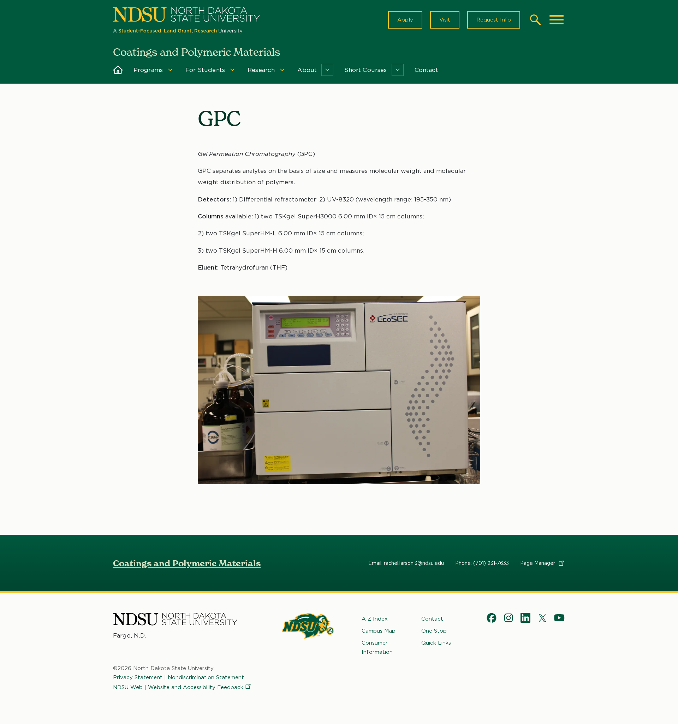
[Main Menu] (556, 19)
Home (118, 69)
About (307, 69)
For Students (205, 69)
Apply (405, 20)
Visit (444, 20)
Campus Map (379, 631)
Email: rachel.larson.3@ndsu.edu (406, 563)
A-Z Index (375, 619)
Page (538, 563)
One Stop (434, 631)
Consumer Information (377, 647)
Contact (426, 69)
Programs (148, 69)
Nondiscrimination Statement (206, 677)
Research (261, 69)
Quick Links (436, 643)
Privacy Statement (137, 677)
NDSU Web (128, 687)
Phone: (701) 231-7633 (482, 563)
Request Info (493, 20)
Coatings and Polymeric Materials (187, 563)
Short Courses (365, 69)
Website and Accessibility (195, 687)
